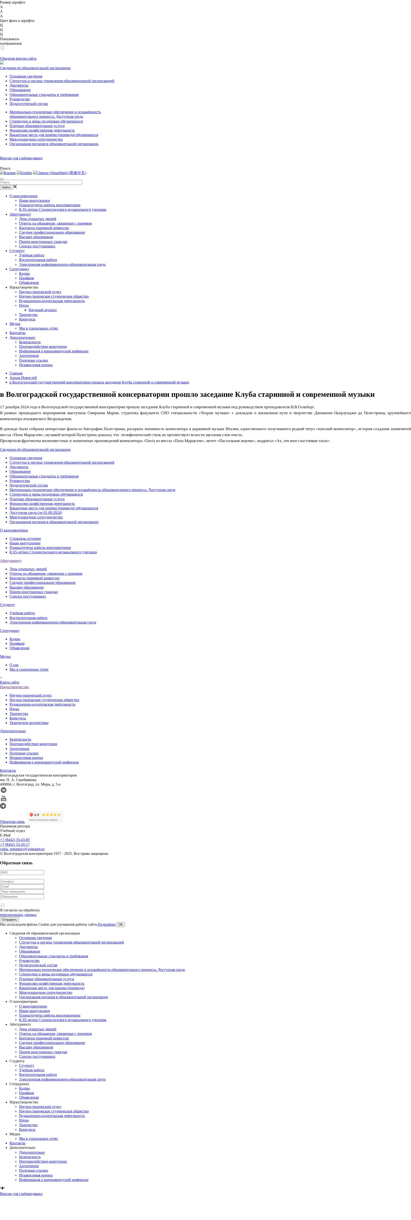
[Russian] (8, 173)
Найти (6, 187)
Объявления (29, 282)
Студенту (17, 251)
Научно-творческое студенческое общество (54, 296)
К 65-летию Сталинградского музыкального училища (62, 209)
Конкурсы (27, 319)
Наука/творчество (14, 687)
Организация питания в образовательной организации (54, 144)
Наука (24, 305)
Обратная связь (12, 822)
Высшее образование (36, 237)
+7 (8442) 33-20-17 (15, 844)
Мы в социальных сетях (38, 328)
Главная (16, 373)
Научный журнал (43, 310)
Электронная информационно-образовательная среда (62, 264)
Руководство (20, 99)
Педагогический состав (29, 104)
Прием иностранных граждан (43, 242)
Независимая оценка (36, 365)
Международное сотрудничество (36, 139)
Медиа (15, 324)
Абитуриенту (20, 214)
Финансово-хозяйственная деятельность (42, 130)
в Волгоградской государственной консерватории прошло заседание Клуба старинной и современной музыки (99, 382)
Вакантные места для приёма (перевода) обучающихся (54, 135)
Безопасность (30, 342)
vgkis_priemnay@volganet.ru (22, 849)
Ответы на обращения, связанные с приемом (55, 223)
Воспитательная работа (38, 260)
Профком (26, 278)
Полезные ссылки (33, 360)
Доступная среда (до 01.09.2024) (36, 513)
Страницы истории (25, 538)
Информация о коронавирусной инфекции (53, 351)
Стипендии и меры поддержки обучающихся (46, 121)
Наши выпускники (34, 200)
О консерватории (24, 196)
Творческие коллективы (29, 723)
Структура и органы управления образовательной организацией (62, 81)
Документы (19, 85)
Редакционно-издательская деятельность (52, 301)
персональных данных (18, 915)
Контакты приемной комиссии (44, 228)
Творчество (28, 315)
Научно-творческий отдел (40, 292)
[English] (24, 173)
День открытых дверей (37, 219)
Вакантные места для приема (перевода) (51, 988)
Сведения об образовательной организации (35, 68)
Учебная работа (31, 255)
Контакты (17, 333)
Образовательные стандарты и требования (44, 95)
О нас (14, 665)
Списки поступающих (37, 246)
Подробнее (107, 924)
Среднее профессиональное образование (52, 232)
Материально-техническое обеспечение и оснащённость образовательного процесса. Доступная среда (92, 490)
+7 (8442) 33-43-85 (15, 840)
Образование (20, 90)
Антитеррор (29, 356)
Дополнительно (22, 337)
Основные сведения (26, 76)
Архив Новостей (23, 378)
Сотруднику (19, 269)
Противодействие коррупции (43, 346)
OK (120, 924)
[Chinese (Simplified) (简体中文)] (59, 173)
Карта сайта (9, 682)
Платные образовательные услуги (37, 126)
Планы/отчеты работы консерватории (49, 205)
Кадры (24, 273)
